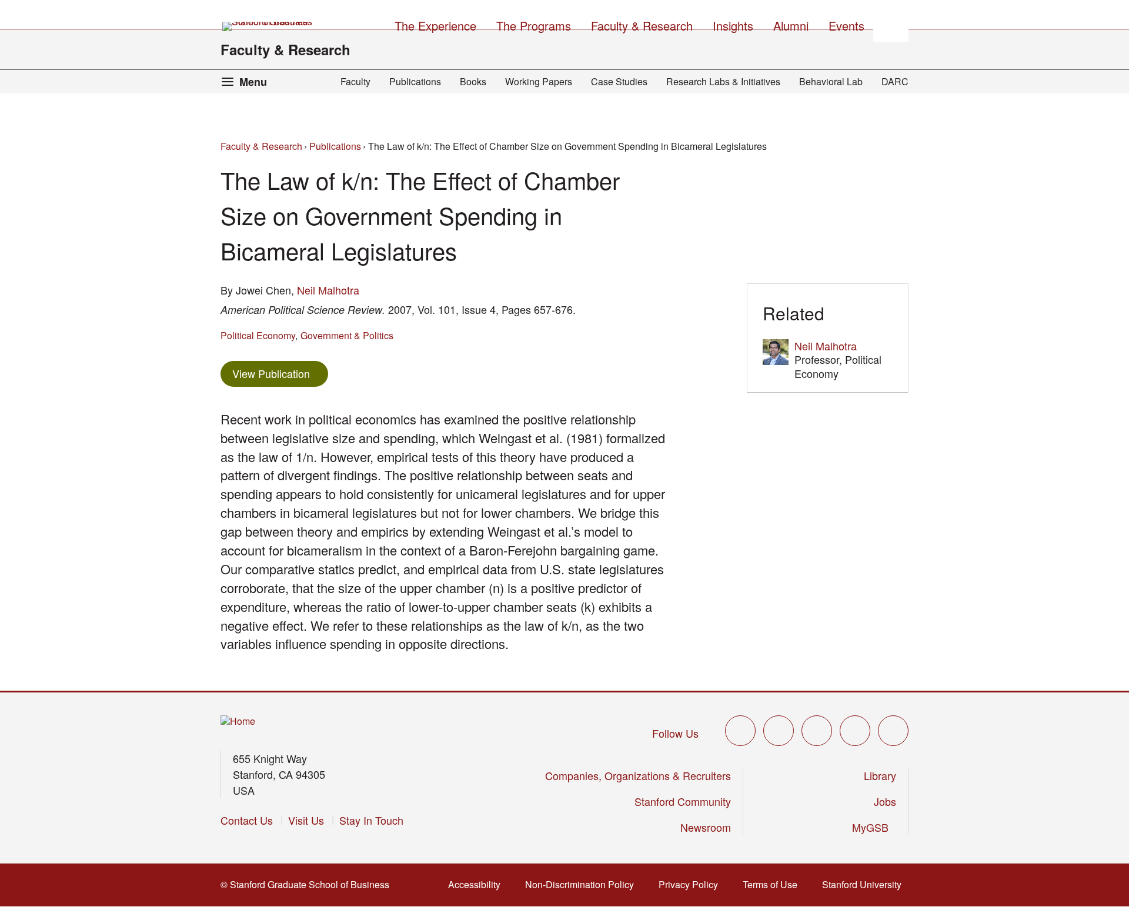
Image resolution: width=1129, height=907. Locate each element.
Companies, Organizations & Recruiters (638, 775)
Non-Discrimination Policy (583, 884)
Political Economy (258, 335)
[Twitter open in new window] (740, 730)
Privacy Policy (692, 884)
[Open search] (890, 24)
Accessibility (477, 884)
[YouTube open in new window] (855, 730)
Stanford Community (682, 801)
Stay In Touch (371, 820)
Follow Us (675, 733)
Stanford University (865, 884)
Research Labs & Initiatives (723, 81)
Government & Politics (346, 335)
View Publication (280, 373)
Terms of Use (773, 884)
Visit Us (306, 820)
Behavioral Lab (831, 81)
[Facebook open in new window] (778, 730)
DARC (894, 81)
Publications (415, 81)
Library (880, 775)
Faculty (355, 81)
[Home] (238, 721)
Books (473, 81)
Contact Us (247, 820)
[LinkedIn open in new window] (893, 730)
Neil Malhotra (328, 289)
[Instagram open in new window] (816, 730)
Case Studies (619, 81)
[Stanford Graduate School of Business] (268, 26)
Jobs (885, 801)
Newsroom (705, 827)
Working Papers (538, 81)
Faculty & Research (285, 49)
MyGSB (874, 827)
